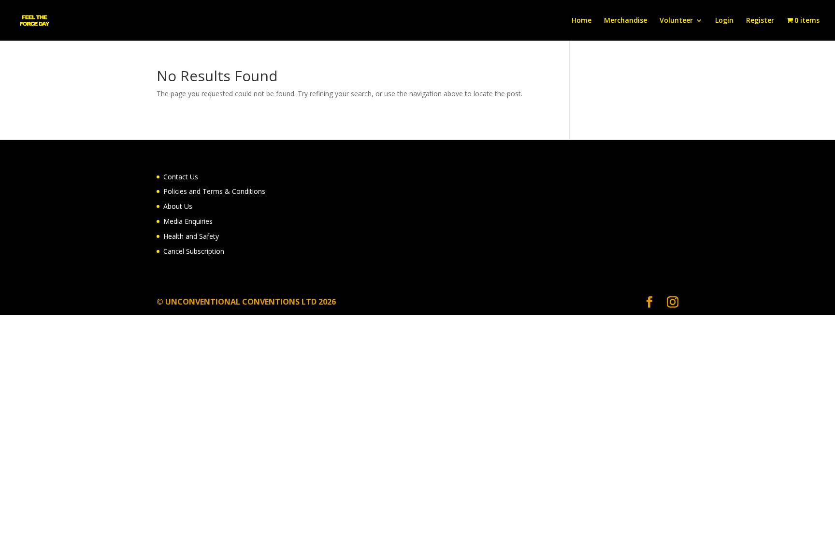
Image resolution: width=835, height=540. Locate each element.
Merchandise (625, 21)
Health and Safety (191, 236)
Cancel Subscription (193, 251)
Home (581, 21)
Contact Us (180, 176)
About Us (177, 206)
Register (760, 21)
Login (724, 21)
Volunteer (676, 21)
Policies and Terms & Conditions (214, 191)
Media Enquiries (188, 221)
